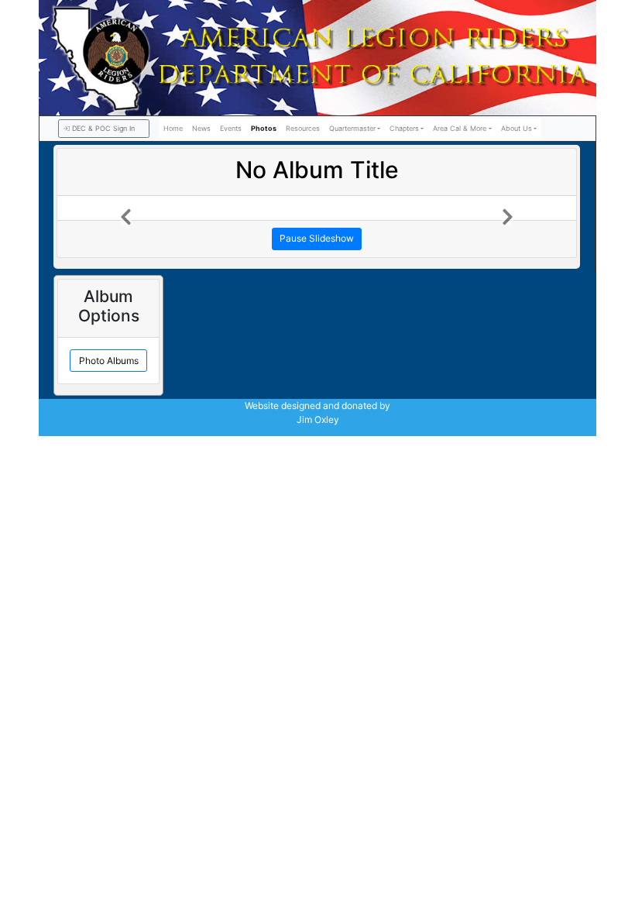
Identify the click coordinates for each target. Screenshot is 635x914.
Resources (303, 128)
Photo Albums (109, 360)
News (201, 128)
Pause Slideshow (317, 238)
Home (173, 128)
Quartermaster (352, 128)
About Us (516, 128)
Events (231, 128)
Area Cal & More (459, 128)
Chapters (404, 128)
